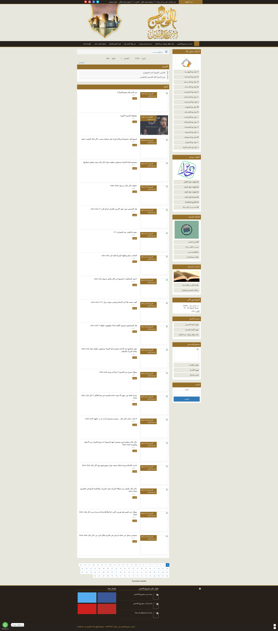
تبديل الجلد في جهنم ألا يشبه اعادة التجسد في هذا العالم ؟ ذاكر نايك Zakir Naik (109, 396)
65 (82, 572)
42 (91, 568)
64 (86, 572)
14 (119, 565)
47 (158, 572)
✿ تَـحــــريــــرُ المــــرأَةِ (191, 207)
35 (120, 568)
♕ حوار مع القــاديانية (191, 97)
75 (129, 576)
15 (114, 565)
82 (99, 576)
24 (167, 568)
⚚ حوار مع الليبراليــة (191, 117)
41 (95, 568)
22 (85, 565)
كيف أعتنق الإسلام (115, 44)
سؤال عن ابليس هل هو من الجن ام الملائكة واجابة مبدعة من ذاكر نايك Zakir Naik (108, 513)
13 (123, 565)
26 (158, 568)
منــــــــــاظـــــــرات (192, 247)
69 (154, 576)
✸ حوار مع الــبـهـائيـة (191, 137)
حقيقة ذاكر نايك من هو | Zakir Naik (123, 186)
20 (93, 565)
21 (89, 565)
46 (163, 572)
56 (120, 572)
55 (125, 572)
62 (95, 572)
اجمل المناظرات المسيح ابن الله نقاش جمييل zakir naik (115, 279)
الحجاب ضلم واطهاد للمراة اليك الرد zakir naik (119, 256)
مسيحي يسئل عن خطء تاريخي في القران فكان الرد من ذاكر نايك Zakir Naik (108, 535)
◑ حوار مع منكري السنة (191, 147)
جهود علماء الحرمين (192, 324)
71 (146, 576)
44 (82, 568)
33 (129, 568)
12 (127, 565)
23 (81, 565)
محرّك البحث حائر (100, 44)
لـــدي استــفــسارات (145, 44)
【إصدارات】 (87, 44)
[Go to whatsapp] (5, 625)
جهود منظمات (194, 365)
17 (106, 565)
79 (112, 576)
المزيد (134, 98)
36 (116, 568)
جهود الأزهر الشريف (192, 330)
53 (133, 572)
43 (86, 568)
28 (150, 568)
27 (154, 568)
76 (125, 576)
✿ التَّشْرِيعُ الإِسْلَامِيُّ (192, 202)
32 (133, 568)
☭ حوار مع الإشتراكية (191, 122)
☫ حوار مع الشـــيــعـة (191, 82)
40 (99, 568)
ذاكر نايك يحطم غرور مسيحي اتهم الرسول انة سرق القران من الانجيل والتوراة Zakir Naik (110, 443)
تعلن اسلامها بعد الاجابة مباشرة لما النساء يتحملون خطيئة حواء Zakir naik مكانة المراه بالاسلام (109, 350)
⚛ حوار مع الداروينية (192, 132)
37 (112, 568)
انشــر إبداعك (194, 375)
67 (163, 576)
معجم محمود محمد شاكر (129, 2)
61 (99, 572)
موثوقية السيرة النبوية (128, 116)
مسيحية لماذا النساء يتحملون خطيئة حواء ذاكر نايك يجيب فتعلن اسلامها (110, 162)
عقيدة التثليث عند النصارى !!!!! (125, 232)
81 (103, 576)
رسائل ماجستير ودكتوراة (190, 290)
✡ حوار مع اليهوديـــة (192, 72)
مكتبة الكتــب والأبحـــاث (190, 285)
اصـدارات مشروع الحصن (142, 603)
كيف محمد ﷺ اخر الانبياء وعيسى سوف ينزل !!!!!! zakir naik (114, 302)
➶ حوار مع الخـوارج (192, 142)
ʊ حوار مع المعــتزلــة (191, 102)
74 (133, 576)
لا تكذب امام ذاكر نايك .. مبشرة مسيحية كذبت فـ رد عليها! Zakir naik (111, 419)
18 (102, 565)
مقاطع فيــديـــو (193, 252)
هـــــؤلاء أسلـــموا (130, 44)
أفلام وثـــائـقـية (193, 242)
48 (154, 572)
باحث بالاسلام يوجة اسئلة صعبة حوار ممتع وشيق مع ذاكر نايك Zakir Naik (109, 465)
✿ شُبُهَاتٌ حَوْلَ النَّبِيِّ (192, 192)
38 (108, 568)
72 (141, 576)
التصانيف (81, 62)
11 (131, 565)
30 (141, 568)
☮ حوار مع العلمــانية (192, 112)
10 (136, 565)
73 (137, 576)
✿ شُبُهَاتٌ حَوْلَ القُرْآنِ (191, 182)
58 (112, 572)
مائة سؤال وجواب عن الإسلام (164, 44)
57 (116, 572)
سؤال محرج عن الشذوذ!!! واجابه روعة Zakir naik (118, 372)
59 (108, 572)
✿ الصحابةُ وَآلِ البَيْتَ (192, 197)
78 (116, 576)
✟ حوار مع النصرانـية (192, 77)
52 (137, 572)
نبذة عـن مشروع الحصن (184, 44)
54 (129, 572)
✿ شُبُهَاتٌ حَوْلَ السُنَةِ (191, 187)
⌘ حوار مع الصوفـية (192, 107)
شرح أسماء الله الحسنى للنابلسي (153, 77)
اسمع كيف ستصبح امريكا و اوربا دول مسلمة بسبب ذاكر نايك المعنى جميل (109, 139)
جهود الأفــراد (194, 370)
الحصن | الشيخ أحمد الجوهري (154, 73)
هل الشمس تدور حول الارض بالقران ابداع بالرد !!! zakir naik (114, 209)
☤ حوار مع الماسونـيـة (191, 92)
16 (110, 565)
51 (141, 572)
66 (167, 576)
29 (146, 568)
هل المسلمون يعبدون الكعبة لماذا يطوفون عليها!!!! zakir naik (113, 325)
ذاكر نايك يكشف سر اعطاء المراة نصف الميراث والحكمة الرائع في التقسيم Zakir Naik (108, 490)
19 (97, 565)
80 (108, 576)
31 (137, 568)
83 (95, 576)
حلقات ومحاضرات (192, 257)
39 (103, 568)
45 (167, 572)
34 (125, 568)
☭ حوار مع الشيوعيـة (192, 127)
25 (163, 568)
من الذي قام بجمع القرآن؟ (127, 92)
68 (158, 576)
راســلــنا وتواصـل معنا (143, 613)
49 (150, 572)
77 (120, 576)
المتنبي (157, 2)
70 (150, 576)
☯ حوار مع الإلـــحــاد (192, 87)
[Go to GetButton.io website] (5, 628)
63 (91, 572)
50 (146, 572)
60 (103, 572)
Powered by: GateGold (139, 581)
